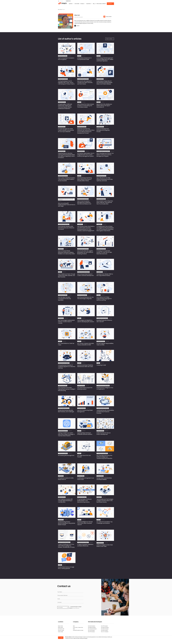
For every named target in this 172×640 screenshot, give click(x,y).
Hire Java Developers (91, 630)
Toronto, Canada (60, 631)
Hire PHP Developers (91, 631)
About (74, 628)
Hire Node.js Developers (105, 627)
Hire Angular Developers (92, 627)
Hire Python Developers (105, 628)
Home (59, 9)
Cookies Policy (80, 627)
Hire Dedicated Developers (95, 622)
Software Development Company (62, 3)
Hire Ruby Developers (104, 630)
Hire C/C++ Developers (104, 631)
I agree (61, 637)
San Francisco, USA (61, 628)
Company (82, 3)
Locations (60, 622)
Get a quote (110, 3)
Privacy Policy (75, 627)
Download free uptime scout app (78, 630)
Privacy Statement (76, 608)
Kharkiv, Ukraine (60, 627)
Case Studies (76, 3)
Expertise (70, 3)
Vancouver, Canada (61, 630)
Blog (94, 3)
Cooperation (88, 3)
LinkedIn (77, 25)
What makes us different (101, 3)
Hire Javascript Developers (92, 628)
